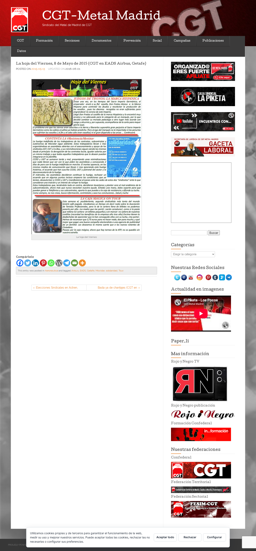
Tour (121, 270)
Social (157, 41)
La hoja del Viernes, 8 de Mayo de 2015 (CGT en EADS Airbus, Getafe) (81, 64)
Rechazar (190, 537)
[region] (203, 71)
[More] (82, 262)
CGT (20, 41)
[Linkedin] (35, 262)
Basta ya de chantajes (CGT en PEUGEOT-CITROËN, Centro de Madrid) (117, 288)
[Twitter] (27, 262)
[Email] (74, 262)
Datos (21, 51)
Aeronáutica (51, 270)
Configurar (214, 537)
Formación (44, 41)
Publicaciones (213, 41)
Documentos (101, 41)
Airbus (75, 270)
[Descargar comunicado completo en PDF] (87, 156)
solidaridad (111, 270)
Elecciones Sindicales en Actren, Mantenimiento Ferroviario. (57, 288)
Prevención (132, 41)
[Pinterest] (43, 262)
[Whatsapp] (51, 262)
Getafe (90, 270)
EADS (83, 270)
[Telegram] (66, 262)
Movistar (100, 270)
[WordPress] (58, 262)
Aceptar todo (165, 537)
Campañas (182, 41)
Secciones (72, 41)
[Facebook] (19, 262)
